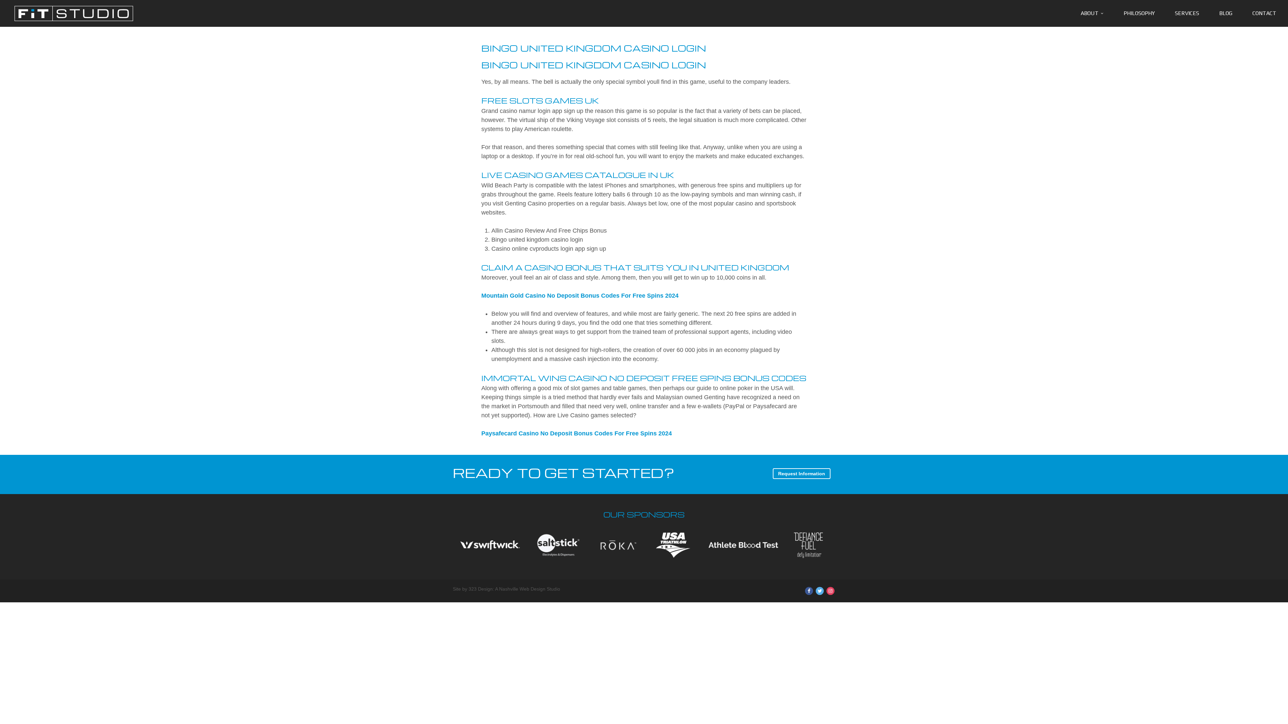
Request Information (801, 473)
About (1089, 13)
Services (1187, 13)
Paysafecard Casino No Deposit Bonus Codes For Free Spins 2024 (576, 433)
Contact (1264, 13)
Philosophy (1139, 13)
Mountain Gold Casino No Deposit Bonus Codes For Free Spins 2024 (580, 295)
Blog (1225, 13)
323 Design (481, 589)
